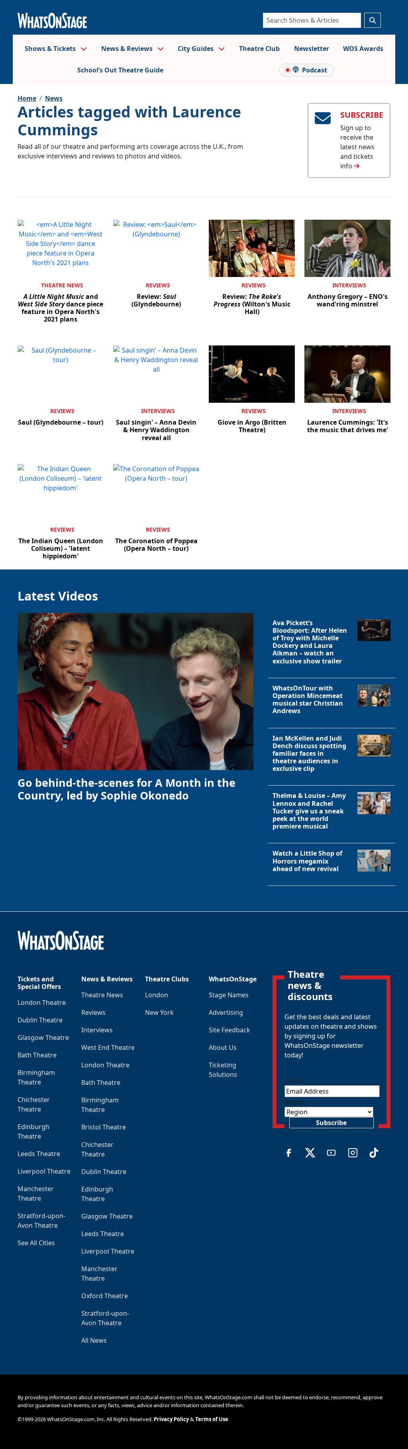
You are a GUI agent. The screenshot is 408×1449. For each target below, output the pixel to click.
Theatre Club (259, 48)
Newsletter (311, 48)
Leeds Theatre (39, 1153)
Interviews (349, 285)
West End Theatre (108, 1047)
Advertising (226, 1012)
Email (294, 1080)
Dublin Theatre (40, 1020)
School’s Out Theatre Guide (120, 70)
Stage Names (229, 995)
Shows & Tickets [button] (51, 48)
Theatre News (62, 285)
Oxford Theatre (104, 1295)
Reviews (158, 285)
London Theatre (42, 1002)
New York (159, 1012)
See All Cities (36, 1242)
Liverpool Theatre (44, 1171)
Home (27, 98)
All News (94, 1340)
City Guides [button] (196, 48)
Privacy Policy (171, 1419)
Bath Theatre (37, 1055)
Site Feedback (229, 1030)
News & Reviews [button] (127, 48)
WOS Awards (363, 48)
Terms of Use (211, 1419)
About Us (223, 1047)
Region (295, 1102)
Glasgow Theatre (43, 1037)
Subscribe (331, 1122)
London (156, 995)
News (54, 98)
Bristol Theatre (103, 1127)
